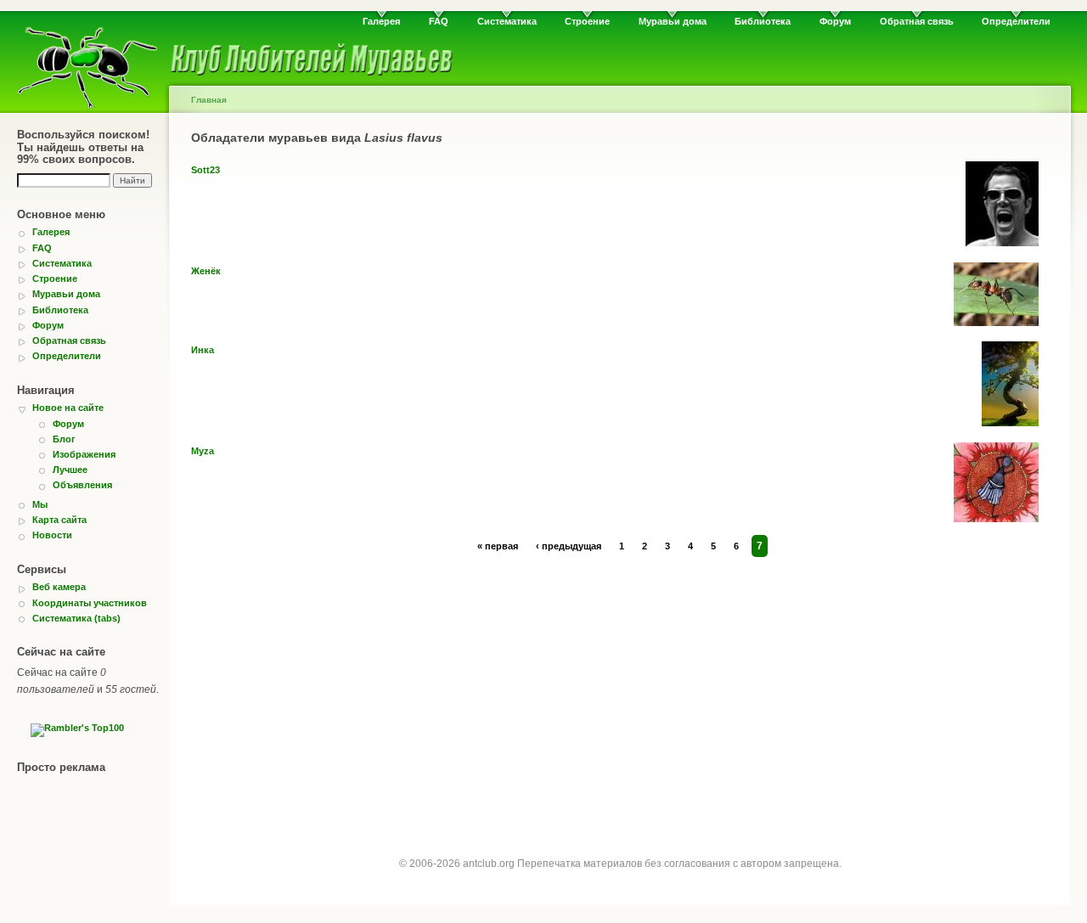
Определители (1016, 21)
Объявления (82, 485)
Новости (52, 535)
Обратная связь (917, 21)
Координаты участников (89, 603)
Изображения (84, 454)
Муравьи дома (673, 21)
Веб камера (59, 587)
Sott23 (205, 170)
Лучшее (70, 469)
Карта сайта (59, 520)
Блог (64, 439)
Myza (202, 451)
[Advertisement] (620, 690)
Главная (209, 99)
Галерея (381, 21)
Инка (202, 350)
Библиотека (763, 21)
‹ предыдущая (568, 546)
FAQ (438, 21)
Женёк (206, 271)
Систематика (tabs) (76, 618)
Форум (835, 21)
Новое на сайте (68, 407)
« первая (497, 546)
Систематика (507, 21)
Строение (587, 21)
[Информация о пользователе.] (1002, 243)
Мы (40, 504)
